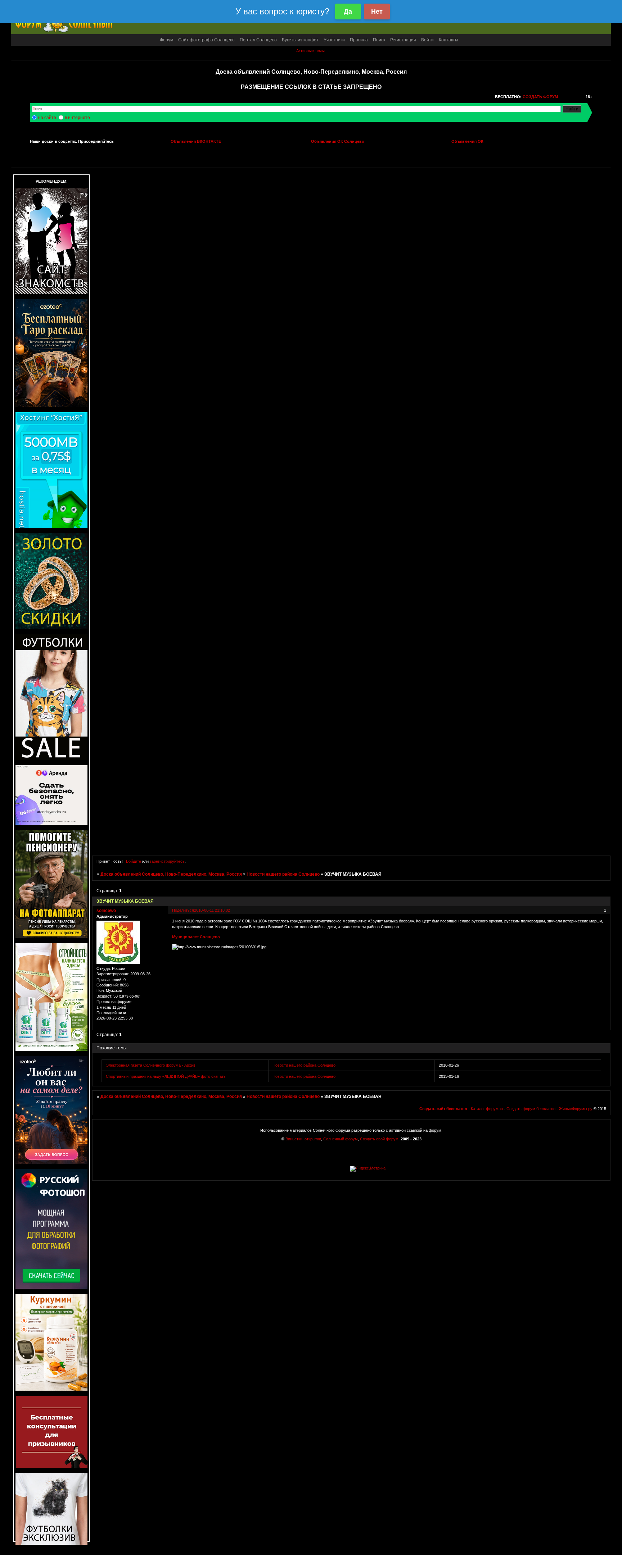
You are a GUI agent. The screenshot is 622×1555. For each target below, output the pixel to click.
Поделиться (183, 910)
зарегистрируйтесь (167, 861)
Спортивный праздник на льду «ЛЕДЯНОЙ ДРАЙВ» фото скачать (166, 1076)
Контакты (448, 39)
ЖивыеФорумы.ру (575, 1109)
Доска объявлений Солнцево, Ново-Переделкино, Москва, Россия (171, 874)
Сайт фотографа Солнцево (206, 39)
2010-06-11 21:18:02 (212, 910)
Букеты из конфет (300, 39)
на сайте (47, 117)
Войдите (133, 861)
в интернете (77, 117)
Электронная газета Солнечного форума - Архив (150, 1065)
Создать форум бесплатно (530, 1109)
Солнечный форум (340, 1139)
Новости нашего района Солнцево (283, 874)
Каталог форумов (487, 1109)
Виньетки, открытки (303, 1139)
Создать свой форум (379, 1139)
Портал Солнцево (258, 39)
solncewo (106, 910)
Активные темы (310, 51)
